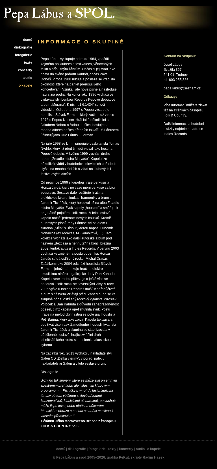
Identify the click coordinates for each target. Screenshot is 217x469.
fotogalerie (23, 55)
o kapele (25, 85)
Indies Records (175, 134)
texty (28, 63)
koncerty (25, 70)
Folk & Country (175, 115)
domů (27, 40)
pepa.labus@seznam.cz (182, 88)
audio (27, 78)
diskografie (23, 47)
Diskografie (49, 372)
